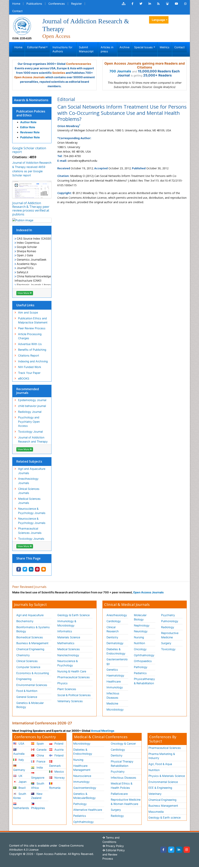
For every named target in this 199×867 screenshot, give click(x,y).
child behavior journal (32, 406)
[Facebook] (163, 850)
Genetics (112, 669)
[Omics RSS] (158, 3)
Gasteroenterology (117, 661)
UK (20, 775)
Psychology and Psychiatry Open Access (29, 421)
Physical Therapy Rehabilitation (122, 763)
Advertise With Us (30, 344)
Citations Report (28, 355)
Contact (17, 11)
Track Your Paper (29, 372)
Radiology (167, 627)
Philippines (38, 808)
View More (23, 293)
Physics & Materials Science (166, 775)
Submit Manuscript (86, 49)
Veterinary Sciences (70, 701)
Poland (58, 743)
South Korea (19, 796)
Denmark (55, 765)
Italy (21, 759)
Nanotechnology (68, 655)
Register (76, 3)
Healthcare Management (81, 768)
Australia (18, 753)
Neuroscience (82, 775)
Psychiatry (168, 615)
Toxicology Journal (30, 431)
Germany (19, 769)
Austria (59, 749)
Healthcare (113, 681)
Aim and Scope (28, 312)
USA (21, 743)
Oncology (140, 649)
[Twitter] (171, 850)
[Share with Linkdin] (31, 569)
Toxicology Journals (31, 538)
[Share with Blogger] (43, 569)
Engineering (23, 679)
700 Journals (120, 71)
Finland (59, 755)
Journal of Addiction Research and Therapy (33, 439)
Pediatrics (140, 673)
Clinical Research (112, 629)
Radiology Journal (29, 411)
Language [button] (158, 19)
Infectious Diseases (112, 695)
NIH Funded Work (29, 367)
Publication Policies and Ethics (30, 113)
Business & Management (32, 643)
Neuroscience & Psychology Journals (31, 511)
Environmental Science (163, 782)
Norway (59, 777)
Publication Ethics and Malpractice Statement (32, 320)
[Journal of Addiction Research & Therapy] (22, 25)
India (39, 767)
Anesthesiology (116, 615)
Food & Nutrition (26, 690)
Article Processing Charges (30, 336)
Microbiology (115, 709)
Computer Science (28, 667)
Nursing (139, 637)
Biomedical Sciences (29, 637)
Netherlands (21, 808)
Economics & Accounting (32, 673)
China (40, 755)
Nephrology (141, 625)
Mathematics (65, 643)
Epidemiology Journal (32, 400)
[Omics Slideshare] (167, 3)
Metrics (164, 47)
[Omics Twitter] (140, 3)
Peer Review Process (31, 328)
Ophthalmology (144, 655)
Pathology (140, 667)
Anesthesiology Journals (28, 481)
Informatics (64, 631)
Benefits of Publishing (32, 349)
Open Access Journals (29, 77)
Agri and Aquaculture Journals (31, 471)
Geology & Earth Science (73, 615)
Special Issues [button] (143, 47)
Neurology (141, 631)
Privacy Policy (114, 846)
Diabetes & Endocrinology (115, 651)
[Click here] (123, 3)
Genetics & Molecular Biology (30, 705)
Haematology (115, 675)
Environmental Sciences (31, 685)
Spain (40, 743)
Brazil (21, 787)
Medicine (112, 703)
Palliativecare (119, 793)
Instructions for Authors (62, 49)
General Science (26, 696)
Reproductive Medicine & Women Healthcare (126, 802)
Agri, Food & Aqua (160, 764)
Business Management (163, 805)
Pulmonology (169, 621)
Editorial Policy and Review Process (113, 854)
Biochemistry (24, 621)
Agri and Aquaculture (30, 615)
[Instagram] (187, 850)
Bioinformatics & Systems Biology (33, 629)
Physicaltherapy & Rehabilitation (144, 681)
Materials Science (68, 637)
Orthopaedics (143, 661)
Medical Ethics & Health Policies (121, 785)
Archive (124, 47)
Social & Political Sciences (74, 695)
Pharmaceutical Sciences (73, 677)
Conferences (56, 3)
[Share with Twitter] (25, 569)
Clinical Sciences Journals (28, 491)
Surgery (166, 643)
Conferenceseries (78, 63)
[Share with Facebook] (18, 569)
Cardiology (113, 621)
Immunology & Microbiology (66, 623)
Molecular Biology (140, 617)
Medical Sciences (68, 649)
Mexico (59, 771)
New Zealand (36, 796)
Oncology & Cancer (123, 743)
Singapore (37, 777)
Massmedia (156, 811)
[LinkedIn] (179, 850)
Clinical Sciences (27, 661)
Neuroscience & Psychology (67, 663)
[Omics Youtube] (176, 3)
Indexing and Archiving (33, 361)
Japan (22, 781)
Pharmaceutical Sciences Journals (30, 530)
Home (16, 3)
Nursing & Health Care (71, 671)
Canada (41, 749)
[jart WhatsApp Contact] (185, 3)
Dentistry (112, 637)
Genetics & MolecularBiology (84, 796)
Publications (34, 3)
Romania (54, 787)
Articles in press (107, 49)
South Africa (37, 785)
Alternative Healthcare (87, 809)
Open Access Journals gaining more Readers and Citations (144, 65)
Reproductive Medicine (169, 635)
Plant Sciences (66, 689)
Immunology (114, 687)
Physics (62, 683)
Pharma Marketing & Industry (161, 756)
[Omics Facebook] (132, 3)
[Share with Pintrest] (37, 569)
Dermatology (114, 643)
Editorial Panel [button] (36, 47)
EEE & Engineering (160, 787)
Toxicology (168, 649)
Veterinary (154, 793)
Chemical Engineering (30, 649)
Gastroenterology (84, 787)
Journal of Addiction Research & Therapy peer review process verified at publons (30, 208)
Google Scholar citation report (29, 150)
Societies (58, 72)
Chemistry (23, 655)
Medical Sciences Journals (29, 501)
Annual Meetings (102, 730)
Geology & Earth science (164, 817)
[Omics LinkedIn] (149, 3)
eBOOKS (23, 378)
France (40, 761)
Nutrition (139, 643)
